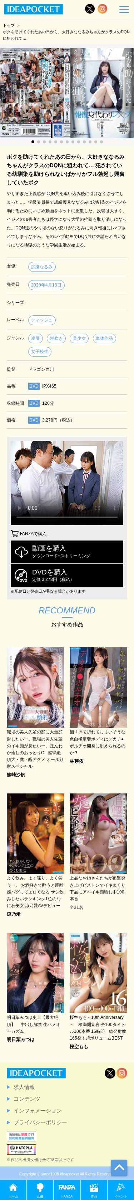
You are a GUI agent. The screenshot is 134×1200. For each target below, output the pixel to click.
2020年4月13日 (46, 285)
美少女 (79, 338)
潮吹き (56, 338)
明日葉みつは (21, 1039)
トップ (9, 25)
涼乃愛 (14, 914)
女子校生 (39, 351)
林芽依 (77, 761)
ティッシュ (42, 320)
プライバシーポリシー (40, 1122)
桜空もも (79, 1047)
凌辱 (35, 338)
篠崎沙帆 (16, 775)
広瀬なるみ (42, 266)
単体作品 (104, 338)
